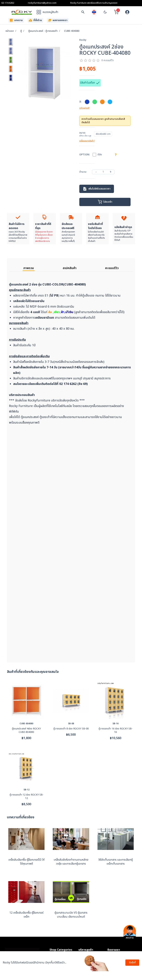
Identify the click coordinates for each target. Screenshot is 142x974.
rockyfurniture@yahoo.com (42, 3)
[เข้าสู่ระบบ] (127, 12)
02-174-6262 (7, 3)
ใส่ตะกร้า (107, 202)
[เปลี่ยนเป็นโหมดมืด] (105, 12)
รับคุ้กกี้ (132, 962)
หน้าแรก (10, 31)
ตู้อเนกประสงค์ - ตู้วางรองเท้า (43, 31)
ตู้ (21, 31)
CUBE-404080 (71, 31)
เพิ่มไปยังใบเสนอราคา (99, 189)
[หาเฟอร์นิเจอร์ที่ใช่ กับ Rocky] (82, 12)
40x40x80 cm (103, 134)
